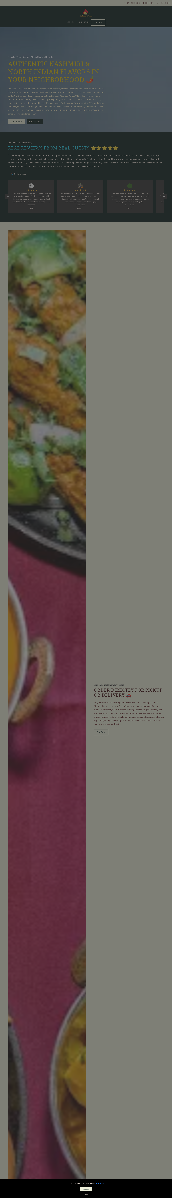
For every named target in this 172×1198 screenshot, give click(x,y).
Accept (86, 1189)
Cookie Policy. (100, 1183)
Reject (86, 1194)
